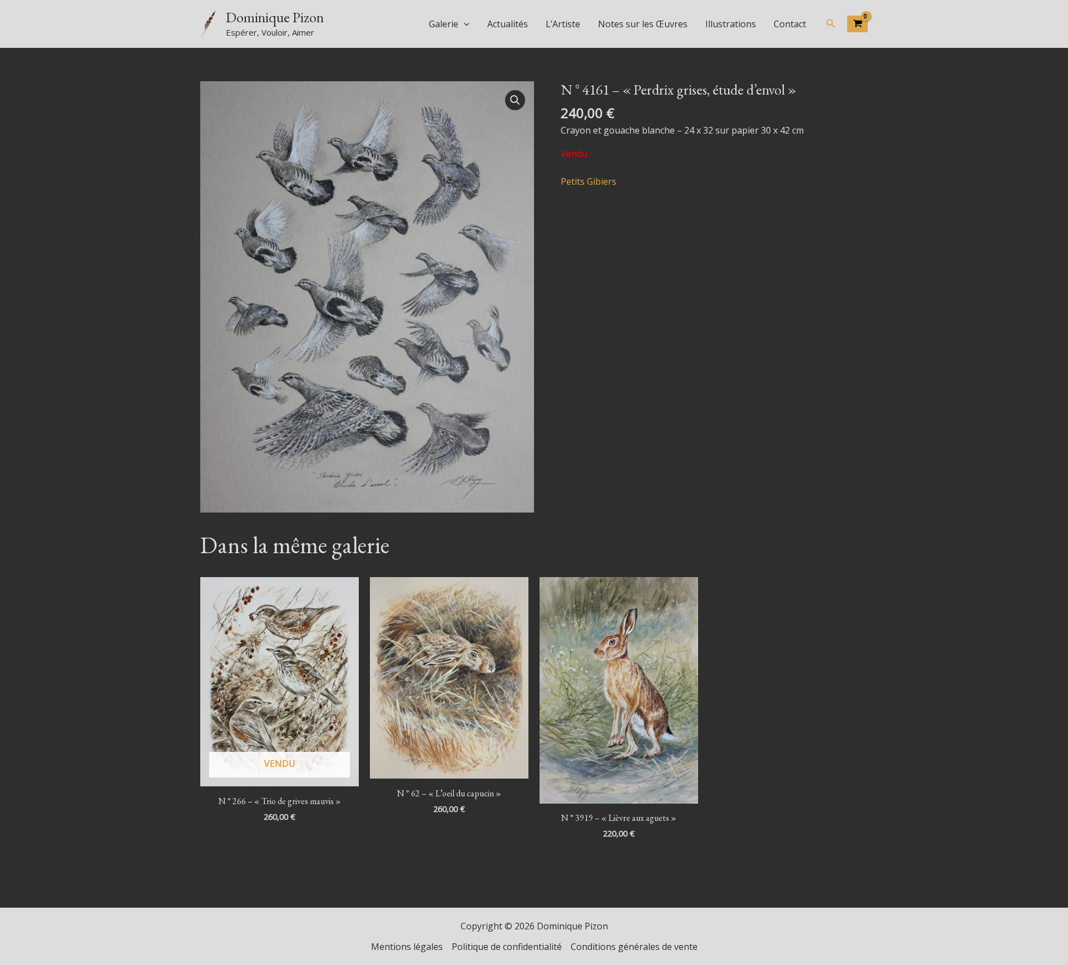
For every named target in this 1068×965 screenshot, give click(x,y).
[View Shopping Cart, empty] (857, 24)
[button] (463, 24)
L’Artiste (563, 24)
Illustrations (730, 24)
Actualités (507, 24)
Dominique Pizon (275, 17)
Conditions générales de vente (634, 947)
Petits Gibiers (588, 181)
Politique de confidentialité (507, 947)
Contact (790, 24)
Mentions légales (407, 947)
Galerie (443, 24)
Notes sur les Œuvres (643, 24)
